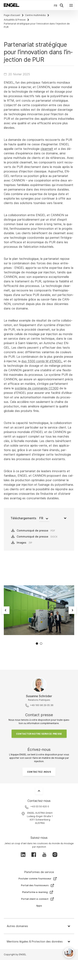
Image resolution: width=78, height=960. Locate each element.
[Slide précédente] (5, 610)
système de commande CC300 (36, 388)
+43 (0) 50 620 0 (39, 806)
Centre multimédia (35, 15)
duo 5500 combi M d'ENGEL (41, 361)
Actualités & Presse (15, 19)
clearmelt (47, 149)
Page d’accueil (12, 15)
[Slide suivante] (72, 610)
